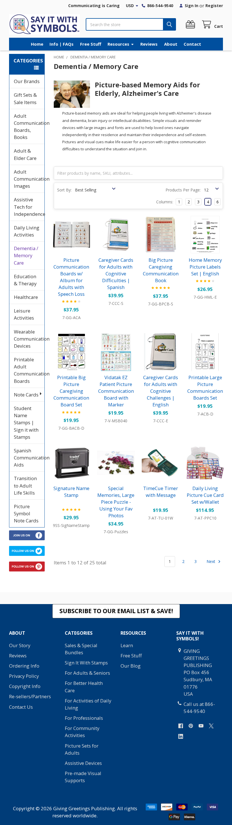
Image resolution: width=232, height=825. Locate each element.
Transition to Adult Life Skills (25, 485)
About (170, 44)
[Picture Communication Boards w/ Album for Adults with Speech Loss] (72, 235)
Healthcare (26, 297)
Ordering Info (24, 665)
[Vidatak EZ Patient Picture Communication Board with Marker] (116, 352)
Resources (118, 44)
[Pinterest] (190, 725)
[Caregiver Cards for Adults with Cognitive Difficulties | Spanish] (116, 235)
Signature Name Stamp (71, 491)
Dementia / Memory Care (26, 255)
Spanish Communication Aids (29, 457)
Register (214, 5)
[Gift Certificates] (191, 24)
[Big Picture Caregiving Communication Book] (161, 235)
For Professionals (84, 718)
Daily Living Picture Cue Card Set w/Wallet (205, 495)
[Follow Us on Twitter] (27, 550)
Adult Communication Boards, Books (29, 127)
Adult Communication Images (29, 178)
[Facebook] (180, 725)
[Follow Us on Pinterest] (27, 566)
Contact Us (21, 707)
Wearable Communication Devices (29, 338)
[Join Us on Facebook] (27, 534)
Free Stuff (90, 44)
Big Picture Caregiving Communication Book (161, 270)
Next (211, 561)
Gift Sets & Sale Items (25, 98)
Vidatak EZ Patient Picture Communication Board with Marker (116, 391)
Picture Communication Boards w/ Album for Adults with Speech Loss (71, 277)
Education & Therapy (25, 280)
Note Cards (26, 394)
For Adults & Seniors (87, 673)
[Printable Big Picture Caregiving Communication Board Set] (72, 352)
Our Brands (27, 81)
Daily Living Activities (26, 231)
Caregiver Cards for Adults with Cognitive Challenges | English (160, 391)
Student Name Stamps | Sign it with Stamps (26, 422)
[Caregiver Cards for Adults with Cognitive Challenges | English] (161, 352)
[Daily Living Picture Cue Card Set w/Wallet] (205, 463)
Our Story (19, 645)
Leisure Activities (24, 314)
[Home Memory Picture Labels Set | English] (205, 235)
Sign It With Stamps (86, 662)
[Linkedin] (180, 736)
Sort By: (64, 190)
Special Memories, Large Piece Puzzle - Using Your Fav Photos (115, 502)
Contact (192, 44)
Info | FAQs (62, 44)
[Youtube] (201, 725)
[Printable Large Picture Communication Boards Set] (205, 352)
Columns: (164, 201)
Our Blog (131, 665)
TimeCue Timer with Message (160, 491)
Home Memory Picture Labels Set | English (205, 267)
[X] (211, 725)
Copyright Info (24, 686)
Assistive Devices (83, 763)
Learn (127, 645)
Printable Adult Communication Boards (29, 370)
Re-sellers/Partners (30, 696)
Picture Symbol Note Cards (26, 513)
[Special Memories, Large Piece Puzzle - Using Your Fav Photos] (116, 463)
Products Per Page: (183, 190)
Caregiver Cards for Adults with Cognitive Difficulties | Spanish (115, 273)
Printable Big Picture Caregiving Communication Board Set (71, 391)
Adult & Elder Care (25, 154)
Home (37, 44)
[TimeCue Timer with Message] (161, 463)
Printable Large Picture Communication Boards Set (205, 387)
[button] (116, 611)
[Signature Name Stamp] (72, 463)
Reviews (149, 44)
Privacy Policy (24, 676)
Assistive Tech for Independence (29, 206)
